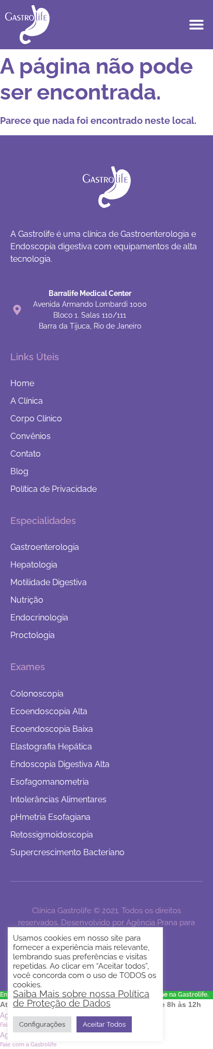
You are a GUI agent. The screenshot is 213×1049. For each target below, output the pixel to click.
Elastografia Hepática (51, 747)
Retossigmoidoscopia (51, 835)
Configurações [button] (42, 1024)
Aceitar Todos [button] (104, 1024)
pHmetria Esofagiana (50, 817)
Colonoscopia (37, 694)
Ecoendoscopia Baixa (51, 729)
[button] (196, 24)
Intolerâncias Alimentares (58, 799)
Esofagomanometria (49, 782)
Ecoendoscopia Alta (48, 711)
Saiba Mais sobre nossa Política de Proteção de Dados (81, 998)
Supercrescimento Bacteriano (67, 852)
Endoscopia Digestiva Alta (60, 764)
